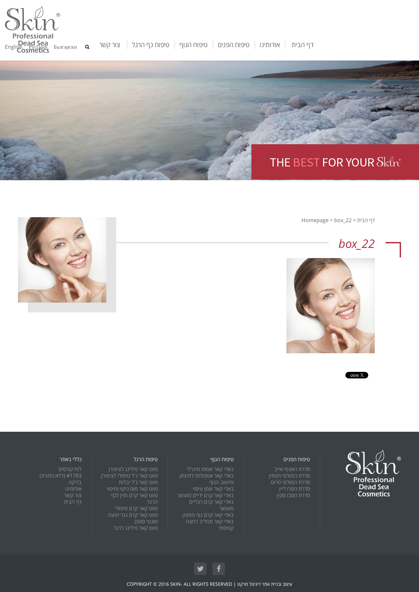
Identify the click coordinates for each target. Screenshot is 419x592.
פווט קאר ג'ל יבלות (138, 482)
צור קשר (109, 45)
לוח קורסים (70, 469)
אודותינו (270, 45)
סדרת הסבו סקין (293, 495)
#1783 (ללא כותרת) (61, 476)
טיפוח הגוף (193, 45)
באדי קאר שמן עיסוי (213, 489)
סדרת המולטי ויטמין (289, 476)
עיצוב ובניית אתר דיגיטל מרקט (264, 584)
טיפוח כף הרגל (150, 45)
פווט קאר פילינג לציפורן (133, 469)
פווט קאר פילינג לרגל (136, 528)
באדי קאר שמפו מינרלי (210, 469)
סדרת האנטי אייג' (292, 469)
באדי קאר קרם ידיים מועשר (205, 495)
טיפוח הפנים (233, 45)
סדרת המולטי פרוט (290, 482)
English (14, 47)
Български (65, 47)
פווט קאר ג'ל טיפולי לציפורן (129, 476)
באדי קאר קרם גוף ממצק (208, 515)
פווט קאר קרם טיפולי (136, 508)
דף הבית (303, 45)
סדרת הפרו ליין (294, 489)
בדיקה (75, 482)
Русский (38, 47)
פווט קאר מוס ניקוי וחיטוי (132, 489)
